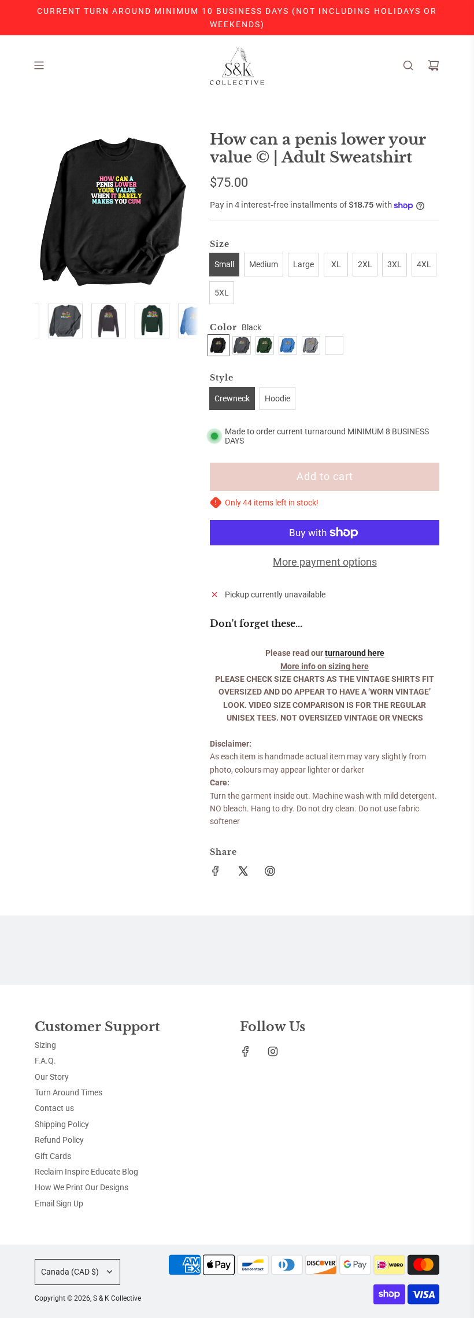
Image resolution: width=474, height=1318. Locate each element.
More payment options (325, 562)
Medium (263, 264)
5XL (221, 292)
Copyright (88, 1298)
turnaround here (354, 653)
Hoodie (277, 398)
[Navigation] (38, 65)
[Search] (408, 65)
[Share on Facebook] (215, 872)
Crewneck (232, 398)
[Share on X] (242, 872)
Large (303, 264)
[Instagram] (273, 1051)
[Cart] (433, 65)
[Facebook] (245, 1051)
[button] (49, 212)
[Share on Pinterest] (270, 872)
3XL (394, 264)
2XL (365, 264)
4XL (424, 264)
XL (336, 264)
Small (224, 264)
